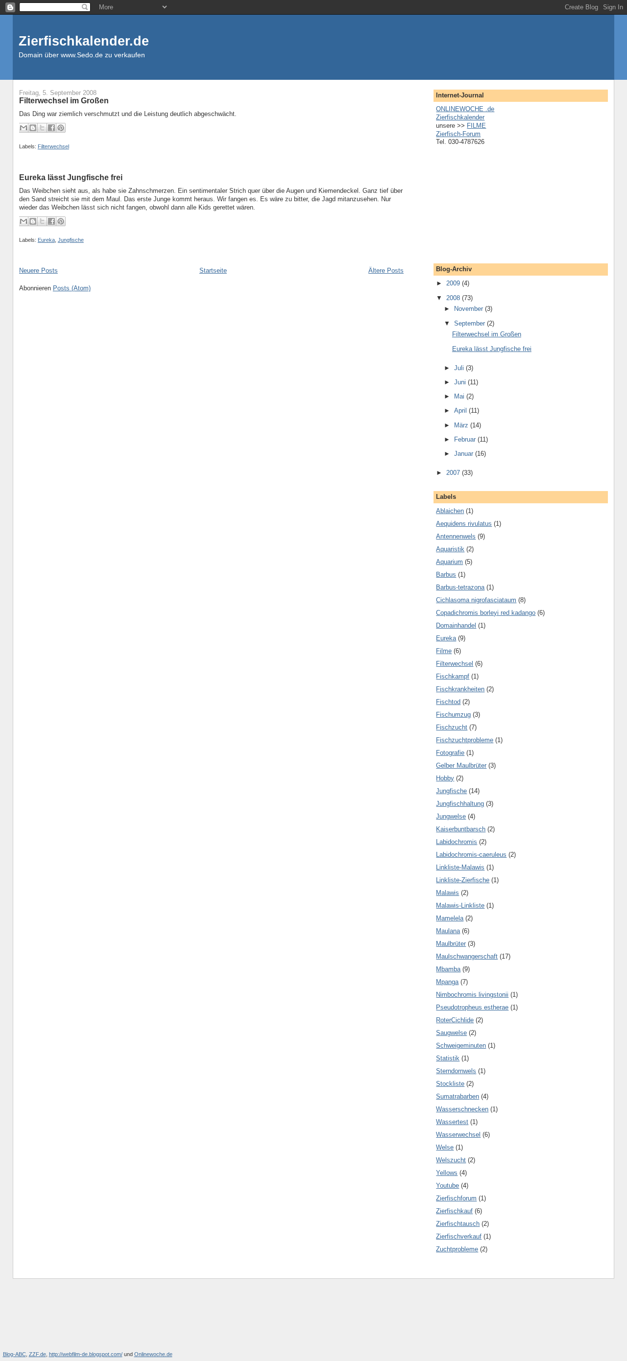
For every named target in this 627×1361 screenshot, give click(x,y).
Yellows (447, 1172)
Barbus (446, 574)
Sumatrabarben (457, 1096)
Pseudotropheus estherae (472, 1007)
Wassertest (452, 1122)
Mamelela (449, 918)
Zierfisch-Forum (458, 134)
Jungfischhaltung (460, 803)
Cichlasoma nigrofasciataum (476, 600)
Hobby (445, 778)
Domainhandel (456, 625)
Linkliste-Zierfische (462, 880)
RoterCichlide (455, 1020)
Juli (460, 368)
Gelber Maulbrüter (461, 765)
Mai (460, 396)
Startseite (213, 270)
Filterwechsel (53, 146)
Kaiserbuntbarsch (460, 829)
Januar (464, 453)
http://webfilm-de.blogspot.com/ (85, 1354)
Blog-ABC (14, 1354)
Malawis (447, 892)
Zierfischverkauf (459, 1236)
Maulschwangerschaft (467, 956)
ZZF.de (37, 1354)
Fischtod (448, 701)
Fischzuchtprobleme (464, 740)
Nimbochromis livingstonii (472, 994)
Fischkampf (452, 676)
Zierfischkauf (454, 1211)
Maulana (448, 931)
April (461, 410)
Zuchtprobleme (457, 1249)
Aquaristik (450, 549)
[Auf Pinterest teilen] (61, 128)
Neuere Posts (38, 270)
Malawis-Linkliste (460, 905)
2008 (454, 298)
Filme (444, 651)
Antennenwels (456, 536)
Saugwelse (451, 1032)
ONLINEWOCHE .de (465, 109)
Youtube (447, 1185)
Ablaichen (450, 511)
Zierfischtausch (458, 1223)
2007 (454, 472)
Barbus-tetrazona (460, 587)
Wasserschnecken (462, 1109)
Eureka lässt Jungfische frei (70, 177)
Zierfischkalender (460, 117)
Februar (466, 439)
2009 (454, 283)
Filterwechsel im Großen (64, 100)
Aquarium (449, 561)
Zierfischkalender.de (84, 40)
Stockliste (450, 1083)
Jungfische (71, 240)
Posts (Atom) (72, 288)
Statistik (447, 1058)
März (462, 425)
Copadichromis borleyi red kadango (485, 612)
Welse (445, 1147)
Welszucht (451, 1160)
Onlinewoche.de (153, 1354)
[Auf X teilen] (42, 128)
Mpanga (447, 982)
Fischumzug (453, 714)
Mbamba (448, 969)
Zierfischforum (456, 1198)
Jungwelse (451, 816)
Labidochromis (456, 841)
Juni (461, 382)
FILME (476, 125)
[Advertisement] (485, 202)
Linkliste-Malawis (460, 867)
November (469, 308)
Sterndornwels (456, 1071)
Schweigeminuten (461, 1045)
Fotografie (450, 752)
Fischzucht (451, 727)
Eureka (46, 240)
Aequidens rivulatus (464, 523)
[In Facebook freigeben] (51, 128)
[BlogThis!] (33, 128)
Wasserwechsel (458, 1134)
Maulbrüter (451, 943)
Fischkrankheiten (460, 689)
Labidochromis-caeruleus (471, 854)
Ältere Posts (386, 270)
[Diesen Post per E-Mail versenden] (23, 128)
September (470, 323)
